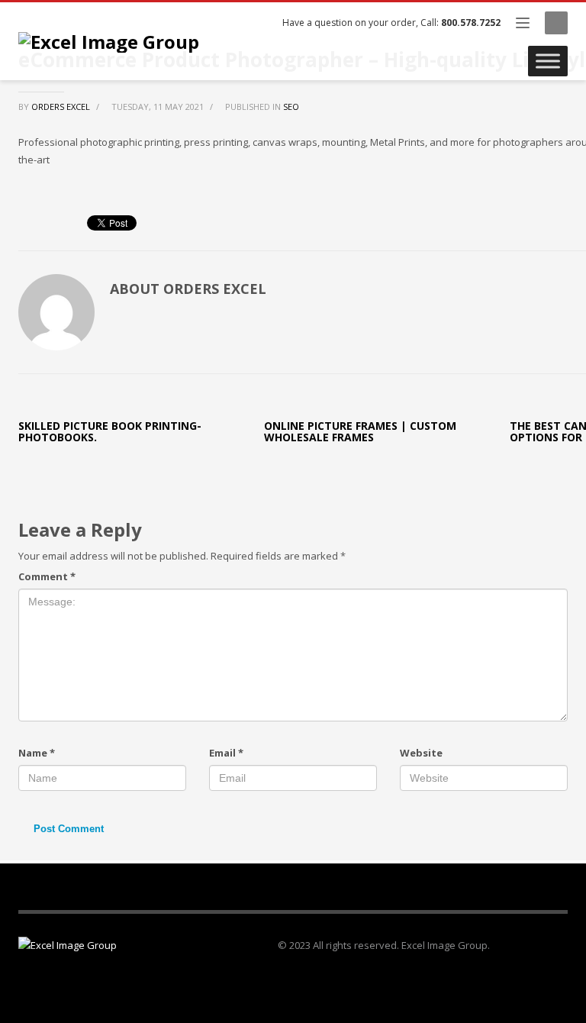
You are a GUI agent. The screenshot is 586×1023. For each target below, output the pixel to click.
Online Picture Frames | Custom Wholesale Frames (360, 431)
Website (421, 753)
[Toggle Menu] (548, 60)
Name (36, 753)
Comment (47, 576)
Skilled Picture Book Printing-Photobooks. (109, 431)
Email (226, 753)
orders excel (61, 106)
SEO (291, 106)
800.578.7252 (471, 22)
